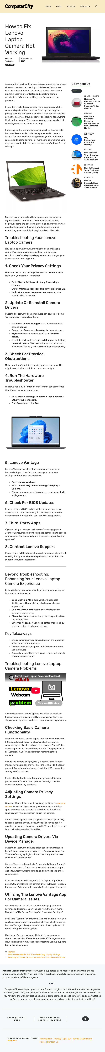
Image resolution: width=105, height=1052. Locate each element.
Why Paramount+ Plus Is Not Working (90, 141)
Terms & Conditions (82, 1038)
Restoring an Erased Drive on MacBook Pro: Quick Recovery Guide (36, 957)
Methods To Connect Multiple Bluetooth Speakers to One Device (92, 103)
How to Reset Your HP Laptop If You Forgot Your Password (91, 156)
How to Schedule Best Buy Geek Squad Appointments (91, 184)
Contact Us (85, 6)
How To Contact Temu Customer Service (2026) (91, 170)
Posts (58, 6)
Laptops (9, 65)
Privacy (57, 1038)
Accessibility (46, 1038)
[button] (96, 6)
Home (48, 6)
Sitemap (12, 1040)
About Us (71, 6)
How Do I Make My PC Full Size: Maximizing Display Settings (34, 954)
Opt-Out (67, 1038)
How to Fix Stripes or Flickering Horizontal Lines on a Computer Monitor (91, 122)
